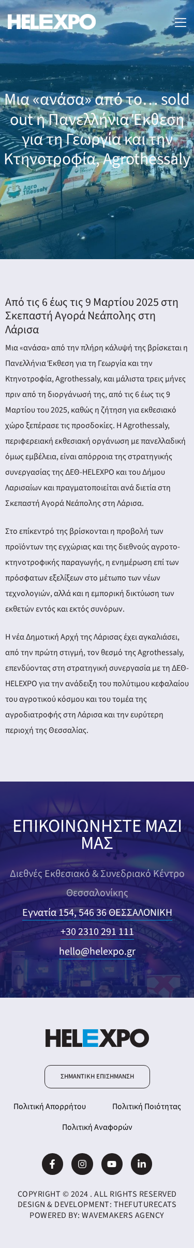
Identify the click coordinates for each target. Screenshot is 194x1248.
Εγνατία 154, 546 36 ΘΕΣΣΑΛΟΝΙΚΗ (97, 912)
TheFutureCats (145, 1204)
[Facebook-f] (52, 1163)
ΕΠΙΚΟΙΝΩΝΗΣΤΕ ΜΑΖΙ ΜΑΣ (97, 834)
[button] (97, 1076)
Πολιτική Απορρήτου (49, 1106)
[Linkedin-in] (141, 1163)
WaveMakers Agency (123, 1215)
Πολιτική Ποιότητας (146, 1106)
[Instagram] (82, 1163)
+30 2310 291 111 (97, 932)
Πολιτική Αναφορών (97, 1127)
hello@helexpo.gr (97, 951)
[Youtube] (112, 1163)
